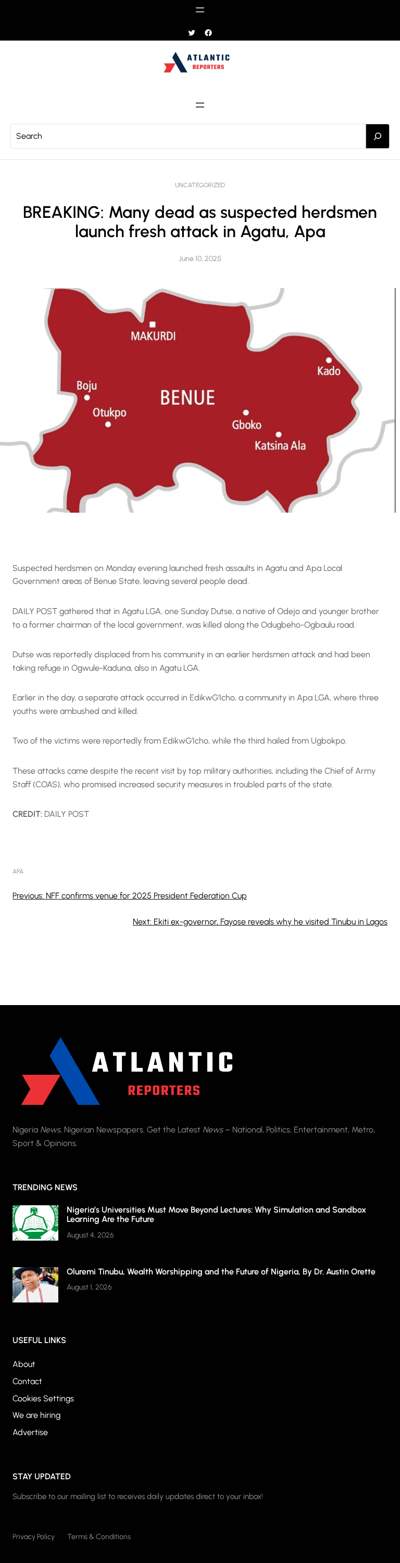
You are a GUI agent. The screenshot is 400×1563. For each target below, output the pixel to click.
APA (17, 871)
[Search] (378, 136)
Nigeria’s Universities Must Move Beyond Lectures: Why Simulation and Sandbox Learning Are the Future (216, 1214)
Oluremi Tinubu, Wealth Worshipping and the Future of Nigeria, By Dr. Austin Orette (221, 1272)
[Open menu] (200, 10)
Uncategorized (200, 185)
